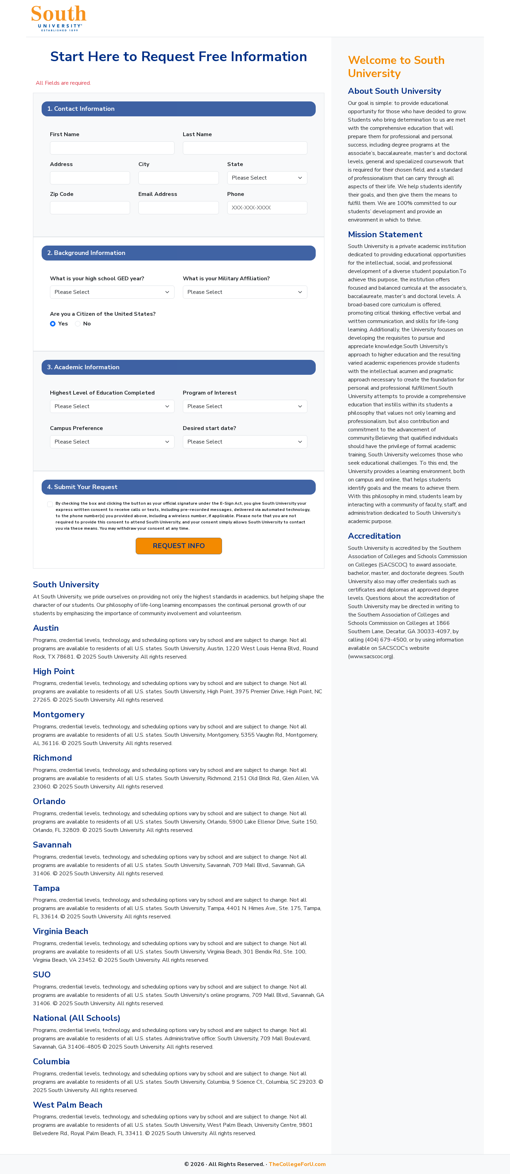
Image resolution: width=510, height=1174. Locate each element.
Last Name (197, 134)
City (143, 164)
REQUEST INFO (179, 546)
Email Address (157, 194)
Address (61, 164)
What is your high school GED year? (97, 278)
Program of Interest (210, 393)
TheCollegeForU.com (297, 1164)
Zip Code (62, 194)
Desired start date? (209, 428)
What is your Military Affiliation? (226, 278)
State (235, 164)
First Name (64, 134)
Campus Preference (76, 428)
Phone (235, 194)
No (87, 324)
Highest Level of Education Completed (102, 393)
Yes (63, 324)
